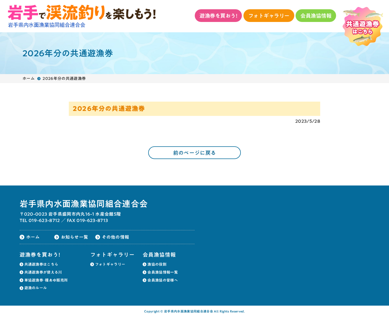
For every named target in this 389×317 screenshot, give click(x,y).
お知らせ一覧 (74, 237)
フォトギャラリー (269, 15)
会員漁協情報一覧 (162, 272)
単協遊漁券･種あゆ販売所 (46, 280)
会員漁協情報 (315, 15)
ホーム (28, 78)
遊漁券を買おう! (218, 15)
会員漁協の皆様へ (162, 280)
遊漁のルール (35, 288)
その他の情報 (115, 237)
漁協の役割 (156, 264)
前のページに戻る (194, 152)
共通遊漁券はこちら (41, 264)
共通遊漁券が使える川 (43, 272)
